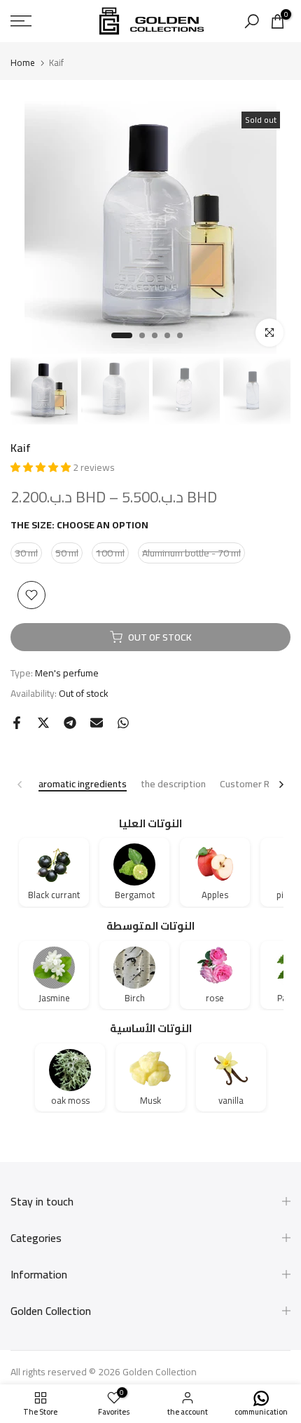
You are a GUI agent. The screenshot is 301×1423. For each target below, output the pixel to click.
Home (22, 62)
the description (173, 784)
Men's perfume (67, 673)
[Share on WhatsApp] (123, 722)
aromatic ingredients (82, 784)
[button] (41, 467)
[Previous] (20, 784)
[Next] (280, 784)
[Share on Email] (96, 722)
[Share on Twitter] (43, 722)
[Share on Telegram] (70, 722)
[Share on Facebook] (16, 722)
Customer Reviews (260, 784)
